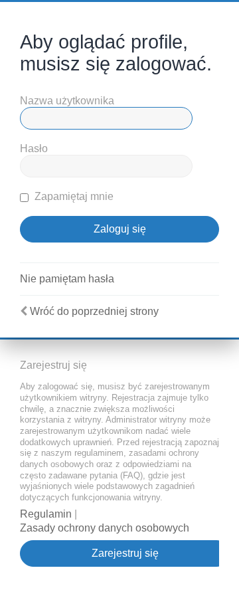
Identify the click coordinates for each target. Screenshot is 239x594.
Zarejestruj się (125, 553)
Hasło (34, 148)
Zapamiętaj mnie (73, 196)
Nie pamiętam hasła (67, 278)
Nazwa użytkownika (67, 100)
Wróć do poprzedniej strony (94, 311)
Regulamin (46, 514)
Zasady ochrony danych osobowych (104, 528)
